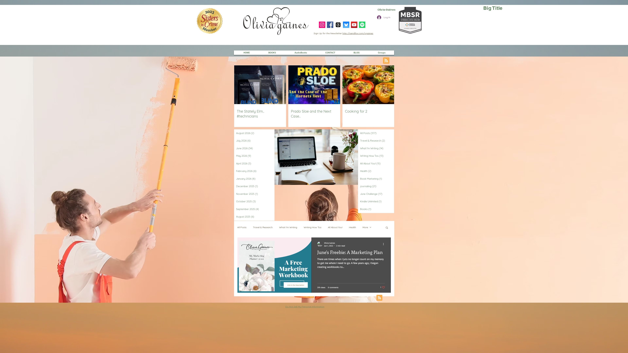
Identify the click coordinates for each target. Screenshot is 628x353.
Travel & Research (263, 227)
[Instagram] (322, 25)
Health (352, 227)
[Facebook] (330, 25)
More (365, 227)
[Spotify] (362, 25)
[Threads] (338, 25)
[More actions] (384, 244)
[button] (386, 228)
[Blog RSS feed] (386, 60)
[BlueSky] (346, 25)
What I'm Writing (288, 227)
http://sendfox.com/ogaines (357, 33)
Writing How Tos (312, 227)
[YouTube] (354, 25)
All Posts (241, 227)
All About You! (335, 227)
